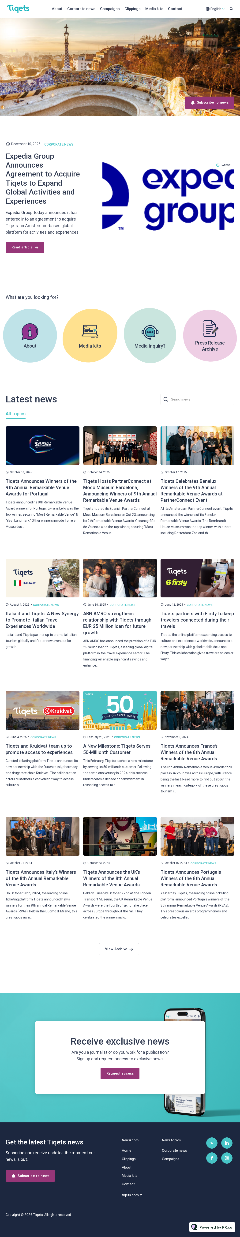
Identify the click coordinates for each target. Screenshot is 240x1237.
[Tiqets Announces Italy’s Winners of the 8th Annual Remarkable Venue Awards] (42, 836)
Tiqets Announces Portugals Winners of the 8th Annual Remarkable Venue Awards (191, 878)
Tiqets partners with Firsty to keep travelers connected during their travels (197, 620)
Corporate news (81, 9)
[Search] (166, 399)
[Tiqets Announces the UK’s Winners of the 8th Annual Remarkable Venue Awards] (120, 836)
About (57, 9)
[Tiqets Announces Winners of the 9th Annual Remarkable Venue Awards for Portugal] (42, 445)
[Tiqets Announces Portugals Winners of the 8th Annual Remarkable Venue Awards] (197, 836)
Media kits (154, 9)
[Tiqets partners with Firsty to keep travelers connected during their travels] (197, 578)
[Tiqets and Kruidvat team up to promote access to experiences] (42, 710)
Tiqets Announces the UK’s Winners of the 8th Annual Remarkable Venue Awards (111, 878)
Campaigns (110, 9)
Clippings (132, 9)
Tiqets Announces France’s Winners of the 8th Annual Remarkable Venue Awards (189, 752)
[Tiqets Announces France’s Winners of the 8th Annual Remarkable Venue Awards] (197, 710)
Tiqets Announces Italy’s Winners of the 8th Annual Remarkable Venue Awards (41, 878)
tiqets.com (130, 1195)
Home (126, 1150)
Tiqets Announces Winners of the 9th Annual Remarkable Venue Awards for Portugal (41, 487)
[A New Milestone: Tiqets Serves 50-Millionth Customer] (120, 710)
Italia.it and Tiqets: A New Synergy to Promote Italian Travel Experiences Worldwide (42, 620)
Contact (175, 9)
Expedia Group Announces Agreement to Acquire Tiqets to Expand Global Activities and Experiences (43, 179)
